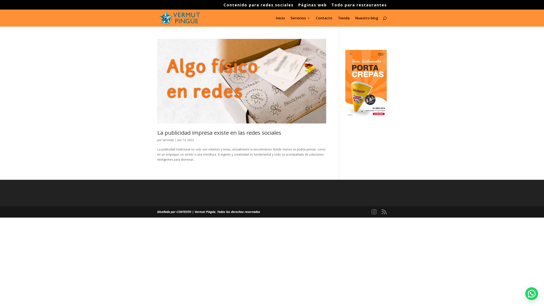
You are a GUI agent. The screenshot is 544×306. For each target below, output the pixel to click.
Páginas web (312, 5)
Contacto (324, 18)
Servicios (298, 18)
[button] (531, 293)
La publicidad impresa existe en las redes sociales (219, 132)
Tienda (344, 18)
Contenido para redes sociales (258, 5)
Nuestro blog (366, 18)
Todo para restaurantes (359, 5)
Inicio (280, 18)
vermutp (168, 140)
